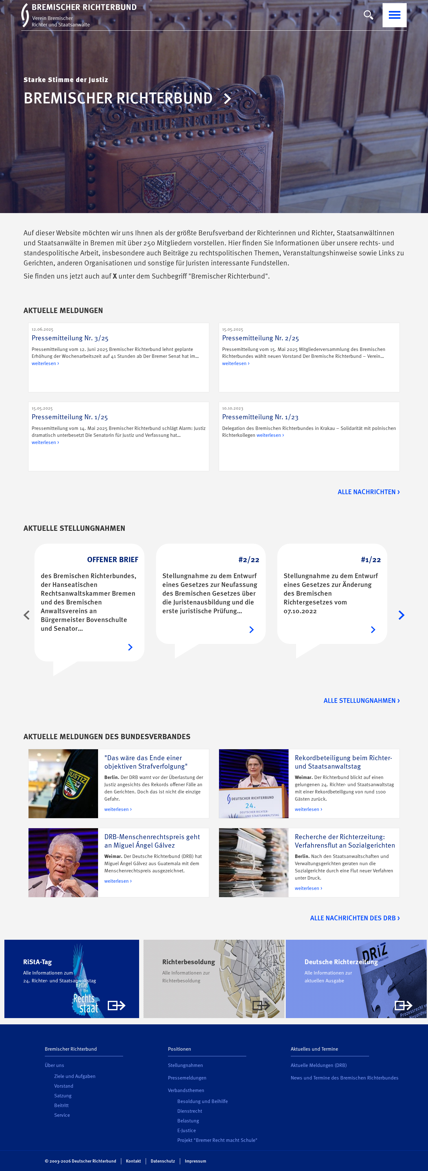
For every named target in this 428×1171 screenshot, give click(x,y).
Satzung (62, 1096)
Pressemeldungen (187, 1078)
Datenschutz (163, 1161)
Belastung (188, 1121)
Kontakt (133, 1161)
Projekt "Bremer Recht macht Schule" (217, 1140)
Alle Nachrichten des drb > (355, 918)
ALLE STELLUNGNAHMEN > (362, 701)
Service (62, 1115)
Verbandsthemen (186, 1090)
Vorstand (63, 1086)
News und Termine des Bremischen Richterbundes (345, 1078)
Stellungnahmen (185, 1065)
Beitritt (61, 1105)
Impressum (195, 1161)
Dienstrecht (189, 1111)
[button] (26, 615)
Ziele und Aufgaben (75, 1076)
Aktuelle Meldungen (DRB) (319, 1065)
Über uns (54, 1065)
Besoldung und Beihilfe (202, 1101)
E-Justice (186, 1130)
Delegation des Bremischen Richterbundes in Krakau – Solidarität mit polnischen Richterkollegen (309, 422)
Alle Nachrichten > (369, 492)
